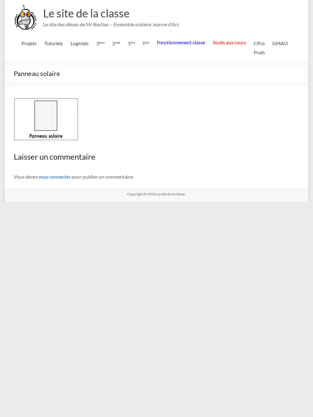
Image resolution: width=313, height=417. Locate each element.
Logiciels (80, 43)
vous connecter (55, 176)
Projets (29, 43)
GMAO (280, 43)
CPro (259, 43)
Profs (259, 52)
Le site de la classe (86, 13)
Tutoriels (53, 43)
